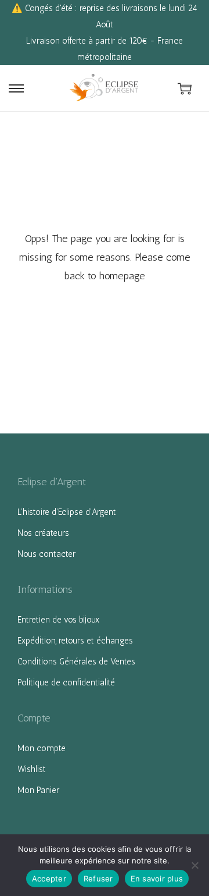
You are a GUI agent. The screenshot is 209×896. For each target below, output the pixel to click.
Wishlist (31, 769)
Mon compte (41, 748)
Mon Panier (38, 790)
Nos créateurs (43, 533)
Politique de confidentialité (66, 682)
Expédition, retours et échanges (75, 640)
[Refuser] (194, 865)
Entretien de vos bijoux (58, 619)
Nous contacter (46, 554)
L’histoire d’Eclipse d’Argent (66, 512)
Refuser (98, 878)
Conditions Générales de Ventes (76, 661)
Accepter (49, 878)
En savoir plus (157, 878)
